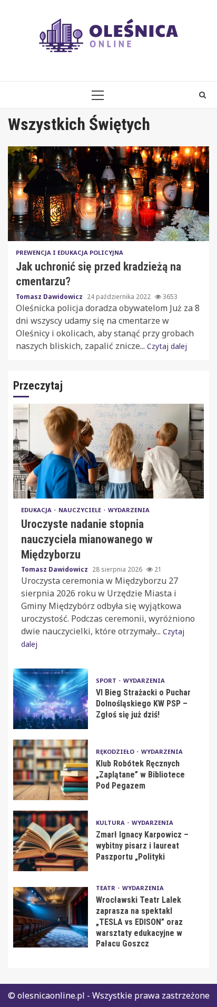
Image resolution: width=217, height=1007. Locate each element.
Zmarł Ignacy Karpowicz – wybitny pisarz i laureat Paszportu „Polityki (50, 841)
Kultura (111, 822)
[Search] (202, 95)
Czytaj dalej (167, 346)
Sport (107, 680)
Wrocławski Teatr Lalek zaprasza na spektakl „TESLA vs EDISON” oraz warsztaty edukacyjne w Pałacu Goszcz (50, 917)
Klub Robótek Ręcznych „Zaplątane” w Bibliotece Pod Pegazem (50, 770)
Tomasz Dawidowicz (50, 296)
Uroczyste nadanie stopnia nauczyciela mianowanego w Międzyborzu (108, 451)
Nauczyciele (80, 510)
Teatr (106, 888)
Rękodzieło (116, 751)
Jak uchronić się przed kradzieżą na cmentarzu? (108, 193)
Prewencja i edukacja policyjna (69, 252)
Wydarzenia (129, 510)
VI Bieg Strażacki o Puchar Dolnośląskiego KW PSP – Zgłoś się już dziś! (50, 699)
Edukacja (37, 510)
